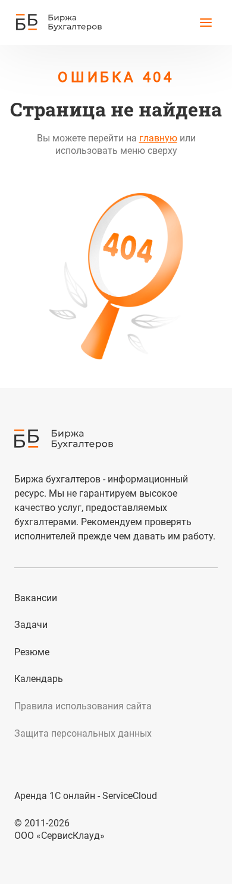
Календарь (38, 678)
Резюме (31, 652)
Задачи (31, 624)
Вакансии (35, 598)
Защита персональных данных (83, 733)
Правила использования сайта (83, 706)
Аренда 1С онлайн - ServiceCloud (85, 795)
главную (158, 138)
